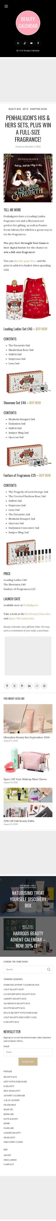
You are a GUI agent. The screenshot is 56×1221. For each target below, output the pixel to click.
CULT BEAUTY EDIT (14, 989)
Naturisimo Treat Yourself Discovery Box (28, 899)
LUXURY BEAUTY (12, 1132)
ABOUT (7, 1155)
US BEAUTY (9, 1137)
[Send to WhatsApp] (44, 685)
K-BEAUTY (9, 1086)
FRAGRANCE (10, 1104)
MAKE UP (8, 1109)
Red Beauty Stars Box (37, 613)
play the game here (25, 260)
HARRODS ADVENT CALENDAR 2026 (21, 984)
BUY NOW (41, 328)
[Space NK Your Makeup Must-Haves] (28, 760)
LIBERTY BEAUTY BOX (15, 998)
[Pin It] (22, 685)
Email (6, 1046)
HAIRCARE (9, 1128)
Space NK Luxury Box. (22, 618)
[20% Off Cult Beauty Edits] (28, 802)
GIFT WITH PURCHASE (15, 1081)
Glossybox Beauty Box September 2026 (26, 737)
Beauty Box (15, 109)
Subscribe (28, 1061)
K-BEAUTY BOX (11, 1022)
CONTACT (9, 1164)
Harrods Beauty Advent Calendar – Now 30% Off (28, 939)
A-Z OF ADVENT (12, 1100)
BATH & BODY (11, 1119)
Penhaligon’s (30, 605)
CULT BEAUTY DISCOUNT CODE (20, 1017)
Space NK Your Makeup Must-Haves (25, 779)
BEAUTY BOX (10, 1077)
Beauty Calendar (32, 50)
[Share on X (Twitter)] (14, 685)
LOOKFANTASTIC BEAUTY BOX (19, 994)
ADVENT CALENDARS (14, 1095)
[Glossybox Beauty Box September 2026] (28, 719)
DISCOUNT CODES (13, 1142)
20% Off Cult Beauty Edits (19, 820)
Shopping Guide (38, 109)
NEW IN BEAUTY (12, 1091)
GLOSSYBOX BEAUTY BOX (17, 1003)
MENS (7, 1123)
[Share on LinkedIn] (29, 685)
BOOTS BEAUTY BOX (14, 1008)
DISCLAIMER (10, 1160)
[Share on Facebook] (7, 685)
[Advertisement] (28, 80)
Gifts (26, 109)
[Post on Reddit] (36, 685)
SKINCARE (9, 1114)
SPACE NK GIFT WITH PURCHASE (20, 1012)
